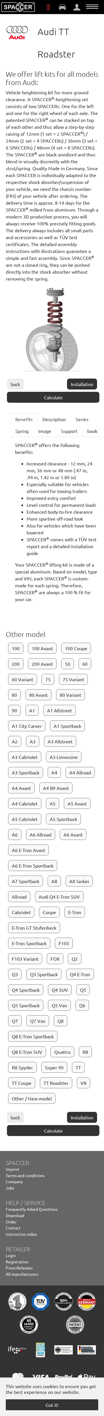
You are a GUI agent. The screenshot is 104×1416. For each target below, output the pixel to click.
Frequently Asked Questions (31, 1209)
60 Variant (22, 679)
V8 (83, 1083)
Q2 (75, 959)
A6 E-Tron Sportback (32, 865)
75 (48, 679)
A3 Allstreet (60, 741)
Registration (17, 1261)
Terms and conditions (25, 1175)
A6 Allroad (40, 834)
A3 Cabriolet (25, 757)
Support (69, 431)
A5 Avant (77, 803)
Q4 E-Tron (80, 974)
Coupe (49, 912)
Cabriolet (21, 912)
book (92, 431)
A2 (15, 741)
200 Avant (42, 664)
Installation (82, 384)
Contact (13, 1227)
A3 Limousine (64, 757)
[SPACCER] (18, 7)
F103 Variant (25, 959)
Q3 (15, 974)
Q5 (83, 990)
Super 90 (54, 1067)
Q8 (60, 1021)
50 (67, 664)
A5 (52, 803)
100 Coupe (76, 648)
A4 (54, 772)
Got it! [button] (52, 1405)
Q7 (15, 1021)
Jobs (10, 1187)
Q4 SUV (60, 990)
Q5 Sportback (26, 1005)
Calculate (53, 397)
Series (82, 419)
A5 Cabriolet (25, 819)
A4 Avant (21, 788)
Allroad (19, 896)
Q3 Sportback (44, 974)
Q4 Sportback (26, 990)
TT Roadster (56, 1083)
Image (44, 431)
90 (14, 710)
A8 (54, 881)
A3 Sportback (25, 772)
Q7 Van (37, 1021)
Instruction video (21, 1234)
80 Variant (70, 695)
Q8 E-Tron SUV (27, 1052)
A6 (15, 834)
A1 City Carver (27, 726)
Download (15, 1215)
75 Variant (73, 679)
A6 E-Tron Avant (28, 850)
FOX (55, 959)
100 (16, 648)
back (15, 384)
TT (78, 1067)
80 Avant (38, 695)
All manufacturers (22, 1274)
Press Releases (19, 1267)
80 (14, 695)
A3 (33, 741)
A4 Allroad (80, 772)
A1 (32, 710)
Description (54, 419)
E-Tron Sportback (29, 943)
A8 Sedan (79, 881)
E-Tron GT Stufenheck (34, 927)
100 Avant (42, 648)
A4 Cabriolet (25, 803)
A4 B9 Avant (56, 788)
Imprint (12, 1169)
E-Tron (74, 912)
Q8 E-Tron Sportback (33, 1036)
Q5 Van (59, 1005)
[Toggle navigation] (92, 6)
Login (11, 1255)
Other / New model (32, 1098)
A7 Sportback (25, 881)
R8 (85, 1052)
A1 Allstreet (59, 710)
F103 (64, 943)
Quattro (62, 1052)
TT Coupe (21, 1083)
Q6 (82, 1005)
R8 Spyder (22, 1067)
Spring (22, 431)
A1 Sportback (67, 726)
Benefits (24, 419)
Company (14, 1181)
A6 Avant (73, 834)
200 (16, 664)
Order (11, 1221)
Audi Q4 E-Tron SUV (59, 896)
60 (85, 664)
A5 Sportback (63, 819)
